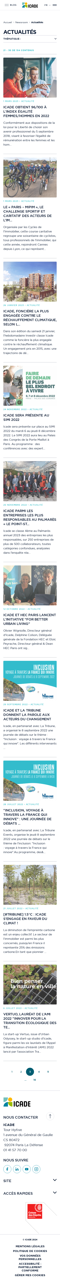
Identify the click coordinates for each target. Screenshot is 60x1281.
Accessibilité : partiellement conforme (30, 1267)
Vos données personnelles (30, 1257)
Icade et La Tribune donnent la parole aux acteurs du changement (27, 714)
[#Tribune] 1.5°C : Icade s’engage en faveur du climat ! (25, 918)
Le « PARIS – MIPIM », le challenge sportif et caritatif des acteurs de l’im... (27, 213)
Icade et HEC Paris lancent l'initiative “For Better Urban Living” (29, 619)
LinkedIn (17, 1169)
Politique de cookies (30, 1251)
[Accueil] (30, 5)
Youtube (27, 1169)
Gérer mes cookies (30, 1275)
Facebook (7, 1169)
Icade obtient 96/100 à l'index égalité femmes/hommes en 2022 (26, 111)
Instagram (36, 1169)
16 (34, 1079)
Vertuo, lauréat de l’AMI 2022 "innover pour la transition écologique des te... (29, 1020)
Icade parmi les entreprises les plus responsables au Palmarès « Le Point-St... (29, 517)
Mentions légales (30, 1246)
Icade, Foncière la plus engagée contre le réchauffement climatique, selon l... (30, 317)
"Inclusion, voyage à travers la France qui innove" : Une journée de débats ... (27, 817)
